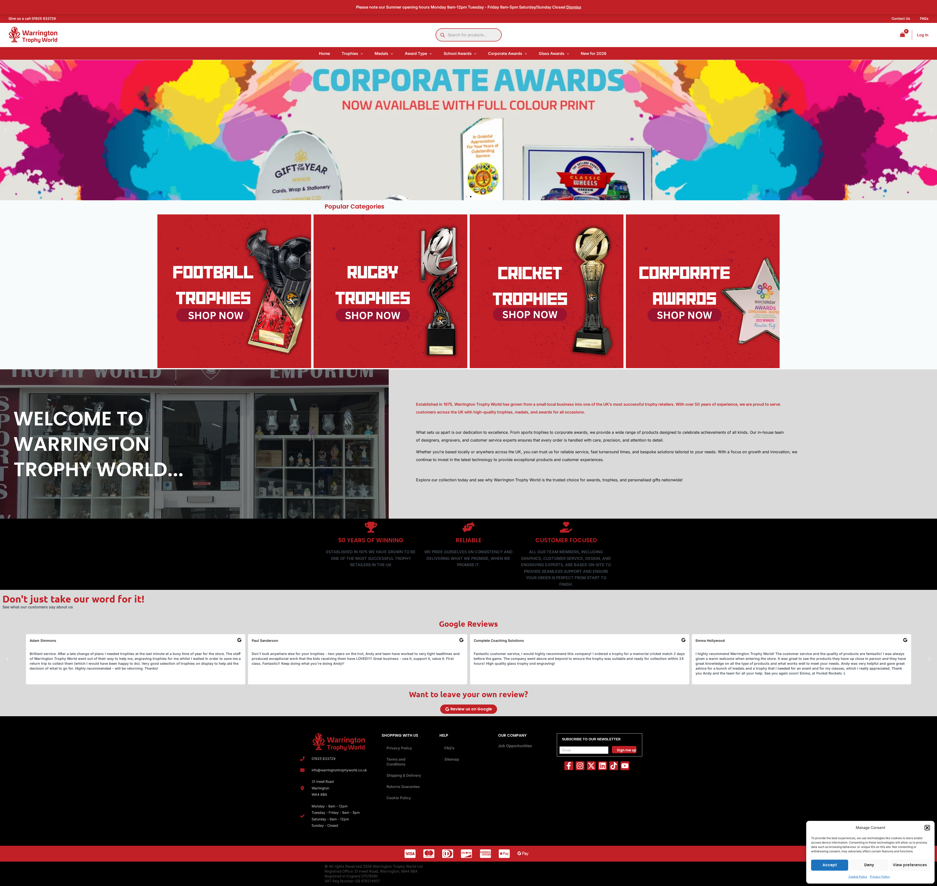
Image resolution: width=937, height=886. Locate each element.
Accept (830, 864)
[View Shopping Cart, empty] (902, 34)
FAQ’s (449, 748)
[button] (927, 827)
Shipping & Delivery (404, 775)
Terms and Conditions (396, 761)
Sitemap (451, 759)
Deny (869, 864)
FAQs (924, 18)
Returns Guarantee (403, 786)
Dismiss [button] (573, 7)
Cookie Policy (857, 876)
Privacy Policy (880, 876)
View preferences (910, 864)
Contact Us (901, 18)
